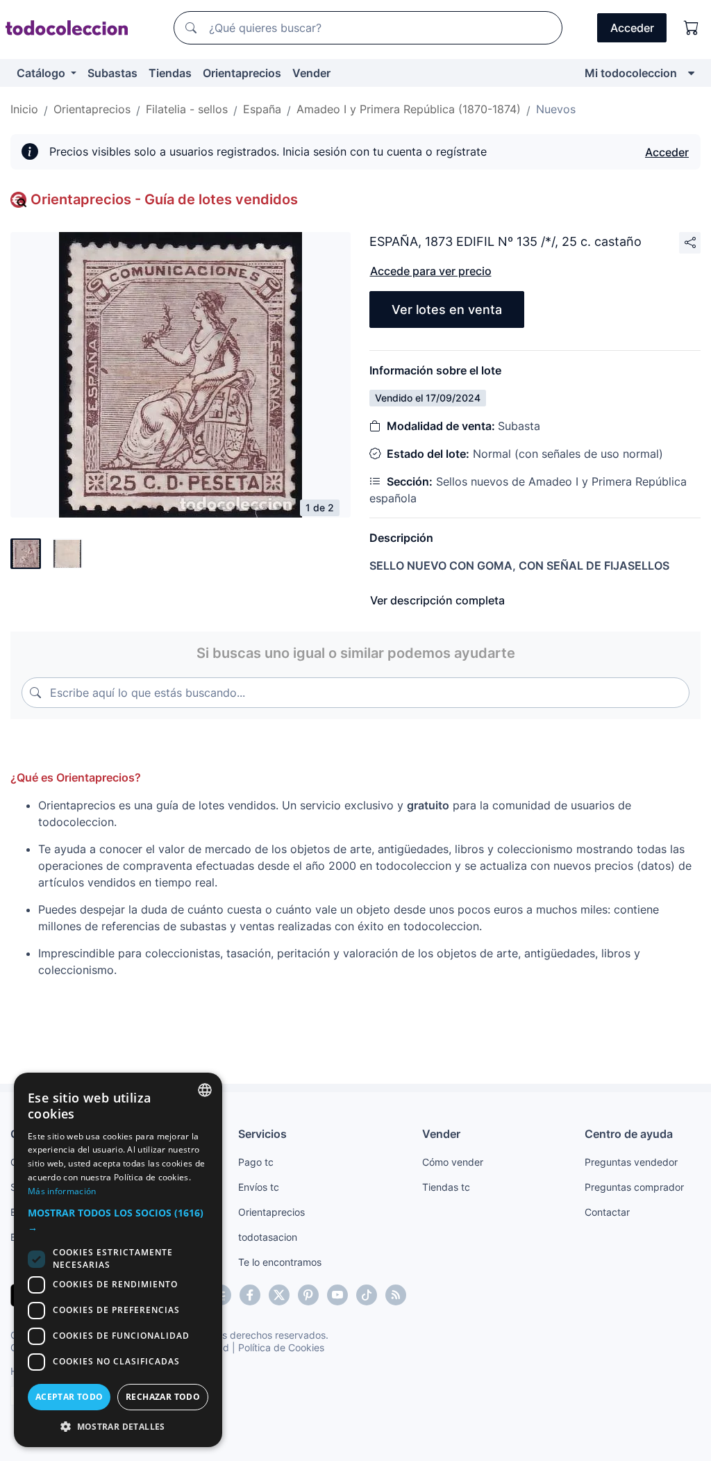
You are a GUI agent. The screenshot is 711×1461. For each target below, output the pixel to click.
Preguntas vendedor (631, 1162)
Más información (62, 1191)
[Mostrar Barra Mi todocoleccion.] (691, 73)
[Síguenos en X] (279, 1295)
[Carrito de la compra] (691, 28)
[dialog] (118, 1260)
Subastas (112, 73)
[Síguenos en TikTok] (366, 1295)
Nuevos (556, 109)
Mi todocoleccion (631, 73)
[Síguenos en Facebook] (250, 1295)
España (262, 109)
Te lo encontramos (279, 1262)
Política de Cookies (281, 1347)
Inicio (24, 109)
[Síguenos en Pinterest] (308, 1295)
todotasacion (267, 1237)
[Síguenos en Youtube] (337, 1295)
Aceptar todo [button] (69, 1397)
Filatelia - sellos (187, 109)
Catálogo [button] (42, 73)
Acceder (667, 152)
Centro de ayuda (629, 1134)
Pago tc (256, 1162)
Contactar (607, 1212)
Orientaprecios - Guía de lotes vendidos (164, 199)
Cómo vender (452, 1162)
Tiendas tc (446, 1187)
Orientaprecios (242, 73)
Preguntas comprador (634, 1187)
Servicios (262, 1134)
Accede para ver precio (431, 271)
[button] (118, 1220)
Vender (311, 73)
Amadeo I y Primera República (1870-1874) (408, 109)
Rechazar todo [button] (163, 1397)
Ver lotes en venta (447, 309)
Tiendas (170, 73)
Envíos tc (258, 1187)
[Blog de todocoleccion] (395, 1295)
